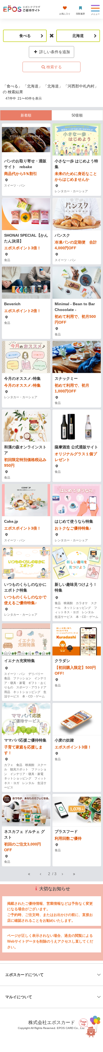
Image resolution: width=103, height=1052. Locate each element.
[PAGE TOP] (88, 1027)
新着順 (26, 115)
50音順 (77, 115)
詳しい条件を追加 (54, 52)
